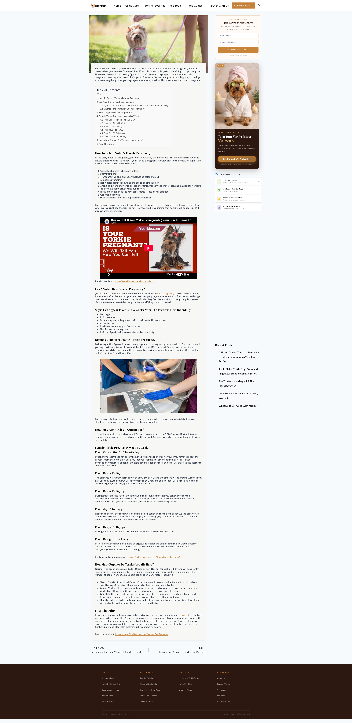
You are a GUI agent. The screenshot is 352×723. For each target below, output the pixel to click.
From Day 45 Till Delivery (115, 137)
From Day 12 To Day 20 (114, 123)
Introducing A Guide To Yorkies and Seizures (182, 650)
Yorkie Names (107, 696)
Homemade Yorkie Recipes (189, 678)
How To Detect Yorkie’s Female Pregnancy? (120, 98)
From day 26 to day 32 (113, 130)
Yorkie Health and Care (111, 684)
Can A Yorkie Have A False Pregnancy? (117, 101)
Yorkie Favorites (155, 5)
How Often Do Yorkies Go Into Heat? (134, 281)
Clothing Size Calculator (149, 684)
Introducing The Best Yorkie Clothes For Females (141, 634)
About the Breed (108, 678)
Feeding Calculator (147, 678)
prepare (183, 614)
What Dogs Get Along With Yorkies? (238, 405)
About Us (221, 678)
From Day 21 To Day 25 (114, 126)
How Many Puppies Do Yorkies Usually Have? (121, 140)
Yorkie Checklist (185, 684)
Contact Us (221, 690)
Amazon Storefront (225, 701)
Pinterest (221, 696)
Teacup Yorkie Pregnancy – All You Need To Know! (153, 556)
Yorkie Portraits (146, 701)
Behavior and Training (110, 690)
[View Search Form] (258, 5)
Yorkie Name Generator (149, 696)
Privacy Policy (229, 714)
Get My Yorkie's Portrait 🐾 (237, 159)
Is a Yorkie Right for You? (150, 690)
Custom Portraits (243, 5)
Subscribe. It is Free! (238, 50)
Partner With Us (219, 5)
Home (117, 5)
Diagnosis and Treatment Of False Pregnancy (124, 109)
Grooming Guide (185, 690)
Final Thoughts (106, 144)
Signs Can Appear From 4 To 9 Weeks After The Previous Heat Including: (136, 105)
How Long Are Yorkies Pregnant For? (117, 112)
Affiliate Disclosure (243, 714)
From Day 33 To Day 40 (114, 133)
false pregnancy (165, 293)
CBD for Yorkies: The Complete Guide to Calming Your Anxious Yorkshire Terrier (239, 357)
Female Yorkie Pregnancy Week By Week (119, 116)
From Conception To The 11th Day (119, 120)
